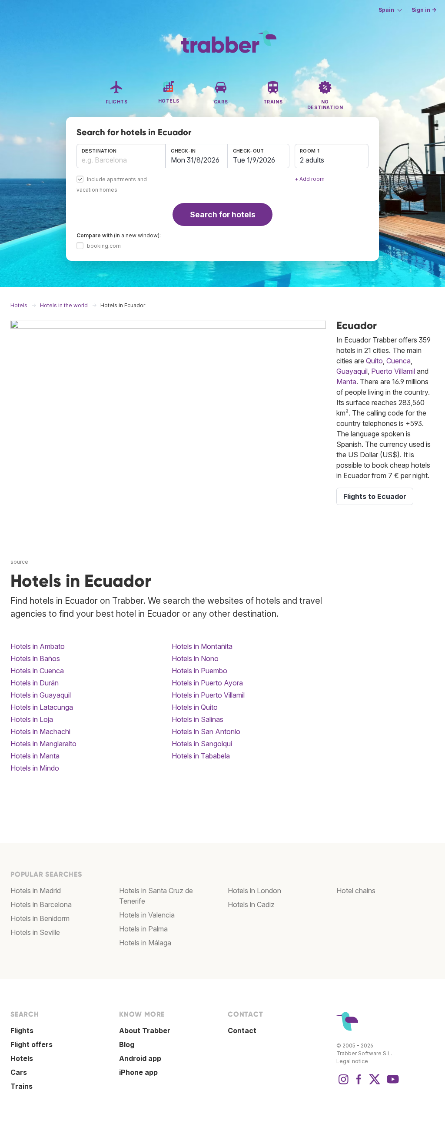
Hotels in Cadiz (251, 904)
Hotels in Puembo (199, 670)
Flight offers (31, 1044)
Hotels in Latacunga (41, 707)
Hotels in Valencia (147, 915)
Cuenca (398, 360)
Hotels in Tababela (201, 755)
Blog (126, 1044)
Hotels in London (254, 890)
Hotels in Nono (195, 658)
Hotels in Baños (35, 658)
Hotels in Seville (35, 932)
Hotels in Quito (195, 707)
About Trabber (144, 1030)
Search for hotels (223, 214)
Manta (346, 381)
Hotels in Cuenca (37, 670)
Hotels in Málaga (145, 942)
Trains (21, 1086)
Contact (242, 1030)
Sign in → (424, 10)
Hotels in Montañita (202, 646)
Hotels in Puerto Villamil (208, 695)
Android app (140, 1058)
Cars (18, 1072)
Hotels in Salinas (197, 719)
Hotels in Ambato (37, 646)
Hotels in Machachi (40, 731)
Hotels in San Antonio (206, 731)
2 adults (312, 160)
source (19, 562)
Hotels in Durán (34, 682)
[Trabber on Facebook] (359, 1083)
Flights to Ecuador (374, 496)
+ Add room (310, 179)
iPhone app (138, 1072)
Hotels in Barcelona (41, 904)
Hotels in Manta (35, 755)
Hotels (21, 1058)
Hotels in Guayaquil (40, 695)
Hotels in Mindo (34, 768)
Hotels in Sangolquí (202, 743)
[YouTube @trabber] (391, 1083)
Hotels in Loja (31, 719)
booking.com (104, 246)
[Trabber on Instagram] (343, 1083)
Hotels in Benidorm (40, 918)
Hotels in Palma (143, 928)
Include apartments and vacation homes (111, 184)
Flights (21, 1030)
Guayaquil (352, 371)
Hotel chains (355, 890)
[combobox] (121, 156)
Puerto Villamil (393, 371)
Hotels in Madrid (35, 890)
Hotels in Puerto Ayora (207, 682)
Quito (374, 360)
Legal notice (352, 1061)
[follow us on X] (375, 1083)
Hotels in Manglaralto (43, 743)
